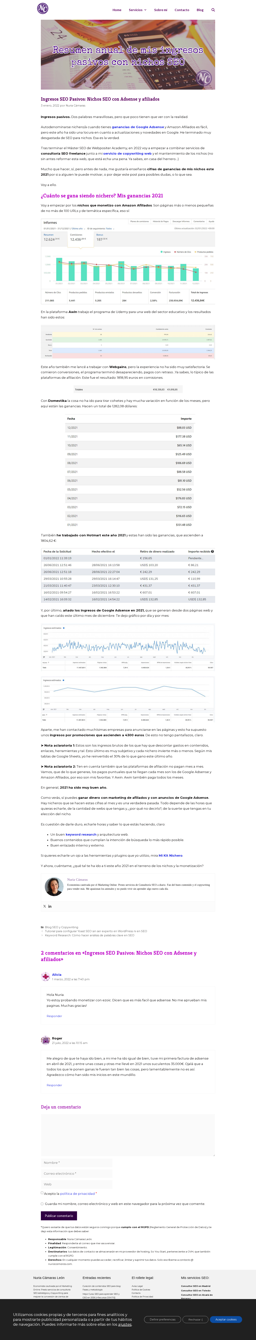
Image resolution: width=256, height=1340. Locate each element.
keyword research (81, 834)
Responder (54, 1016)
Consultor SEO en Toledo (195, 1290)
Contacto (182, 10)
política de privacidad (77, 1194)
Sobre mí (160, 10)
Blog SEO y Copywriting (61, 927)
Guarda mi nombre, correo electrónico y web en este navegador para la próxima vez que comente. (125, 1204)
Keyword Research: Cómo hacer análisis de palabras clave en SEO (89, 935)
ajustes (125, 1324)
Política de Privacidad (142, 1296)
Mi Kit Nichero (171, 855)
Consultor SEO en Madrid (195, 1286)
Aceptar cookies (226, 1319)
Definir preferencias (162, 1319)
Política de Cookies (141, 1289)
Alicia (56, 974)
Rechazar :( (195, 1319)
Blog (200, 10)
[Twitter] (44, 906)
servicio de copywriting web (127, 153)
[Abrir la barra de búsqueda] (213, 10)
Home (117, 10)
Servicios (135, 10)
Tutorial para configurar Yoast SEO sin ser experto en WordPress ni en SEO (96, 931)
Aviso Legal (137, 1286)
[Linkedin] (50, 906)
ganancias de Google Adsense (138, 127)
